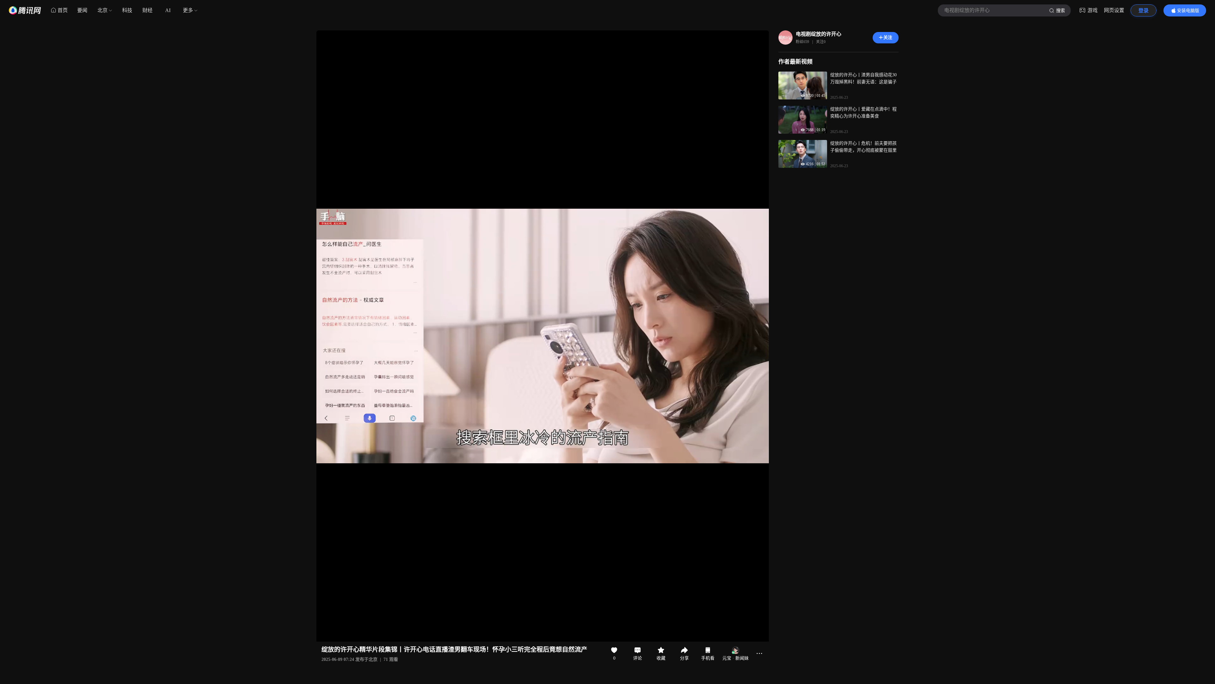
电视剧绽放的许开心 (818, 34)
